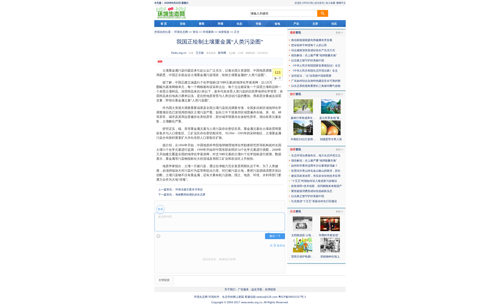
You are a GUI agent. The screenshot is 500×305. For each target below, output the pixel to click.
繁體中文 (341, 3)
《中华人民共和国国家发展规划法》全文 (315, 65)
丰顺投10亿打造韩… (303, 139)
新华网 (222, 52)
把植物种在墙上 (330, 256)
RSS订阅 (308, 3)
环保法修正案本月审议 (189, 189)
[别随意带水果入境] (331, 134)
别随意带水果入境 (331, 139)
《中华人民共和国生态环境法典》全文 (314, 70)
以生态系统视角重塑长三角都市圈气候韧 (315, 85)
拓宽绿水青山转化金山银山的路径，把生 (315, 170)
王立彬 (200, 52)
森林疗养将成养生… (303, 117)
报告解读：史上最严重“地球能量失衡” (314, 55)
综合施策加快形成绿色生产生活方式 (313, 50)
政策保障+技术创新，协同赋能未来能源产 (316, 185)
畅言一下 (275, 236)
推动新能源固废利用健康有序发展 (311, 40)
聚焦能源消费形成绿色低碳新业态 (311, 191)
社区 (334, 23)
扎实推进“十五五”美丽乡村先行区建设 (314, 201)
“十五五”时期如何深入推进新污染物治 (314, 180)
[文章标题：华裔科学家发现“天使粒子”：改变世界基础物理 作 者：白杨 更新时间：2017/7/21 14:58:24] (330, 230)
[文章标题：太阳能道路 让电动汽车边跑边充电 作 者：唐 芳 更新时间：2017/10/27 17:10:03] (302, 230)
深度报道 (223, 31)
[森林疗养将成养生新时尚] (303, 112)
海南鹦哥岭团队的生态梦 (190, 194)
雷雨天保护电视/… (302, 256)
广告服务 (243, 289)
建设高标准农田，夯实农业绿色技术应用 (315, 175)
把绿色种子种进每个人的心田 (309, 45)
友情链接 (270, 289)
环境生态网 (181, 31)
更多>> (339, 32)
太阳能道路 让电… (302, 235)
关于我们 (229, 289)
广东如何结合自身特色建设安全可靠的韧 (315, 80)
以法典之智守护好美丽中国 (307, 60)
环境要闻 (208, 31)
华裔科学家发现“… (330, 235)
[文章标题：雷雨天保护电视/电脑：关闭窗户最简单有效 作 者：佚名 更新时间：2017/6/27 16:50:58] (302, 251)
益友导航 (256, 289)
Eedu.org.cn (178, 52)
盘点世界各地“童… (330, 117)
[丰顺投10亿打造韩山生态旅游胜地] (303, 134)
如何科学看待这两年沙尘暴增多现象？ (314, 165)
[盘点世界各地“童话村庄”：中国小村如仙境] (331, 112)
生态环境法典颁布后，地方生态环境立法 (315, 155)
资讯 (195, 31)
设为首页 (319, 3)
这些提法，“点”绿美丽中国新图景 (311, 75)
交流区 (298, 3)
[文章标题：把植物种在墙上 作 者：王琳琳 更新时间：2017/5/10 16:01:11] (330, 251)
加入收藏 (330, 3)
